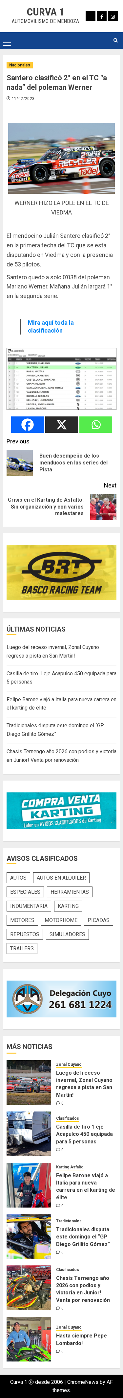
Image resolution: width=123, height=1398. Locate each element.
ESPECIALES (25, 892)
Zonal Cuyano (69, 1064)
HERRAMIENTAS (70, 892)
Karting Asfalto (70, 1167)
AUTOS (18, 878)
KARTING (68, 906)
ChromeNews (82, 1382)
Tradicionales (69, 1221)
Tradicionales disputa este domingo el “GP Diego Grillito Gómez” (83, 1236)
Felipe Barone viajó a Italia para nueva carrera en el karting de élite (85, 1186)
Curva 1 (45, 12)
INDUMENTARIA (29, 906)
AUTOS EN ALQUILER (61, 878)
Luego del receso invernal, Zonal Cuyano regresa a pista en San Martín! (84, 1084)
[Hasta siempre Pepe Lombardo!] (29, 1339)
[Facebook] (27, 424)
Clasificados (67, 1118)
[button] (7, 40)
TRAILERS (22, 948)
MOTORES (22, 920)
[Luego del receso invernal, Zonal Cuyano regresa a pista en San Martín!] (29, 1082)
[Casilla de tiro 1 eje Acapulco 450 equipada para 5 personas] (29, 1133)
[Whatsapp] (95, 424)
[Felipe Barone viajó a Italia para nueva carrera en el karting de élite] (29, 1185)
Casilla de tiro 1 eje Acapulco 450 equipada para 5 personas (84, 1134)
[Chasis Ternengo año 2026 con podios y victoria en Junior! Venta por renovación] (29, 1287)
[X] (61, 424)
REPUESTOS (24, 934)
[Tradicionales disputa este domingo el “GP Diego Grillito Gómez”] (29, 1236)
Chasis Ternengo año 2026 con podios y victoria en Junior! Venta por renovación (83, 1289)
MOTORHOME (61, 920)
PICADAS (99, 920)
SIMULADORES (67, 934)
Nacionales (19, 65)
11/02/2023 (23, 98)
